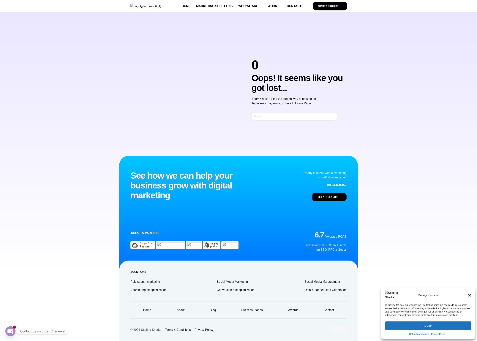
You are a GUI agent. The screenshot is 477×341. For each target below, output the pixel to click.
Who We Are (248, 6)
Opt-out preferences (419, 334)
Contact (294, 6)
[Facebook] (343, 330)
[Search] (340, 116)
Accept (428, 325)
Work (272, 6)
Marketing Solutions (214, 6)
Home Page (303, 103)
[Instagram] (334, 330)
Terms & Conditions (178, 329)
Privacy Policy (438, 334)
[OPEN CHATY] (10, 332)
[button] (469, 295)
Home (186, 6)
